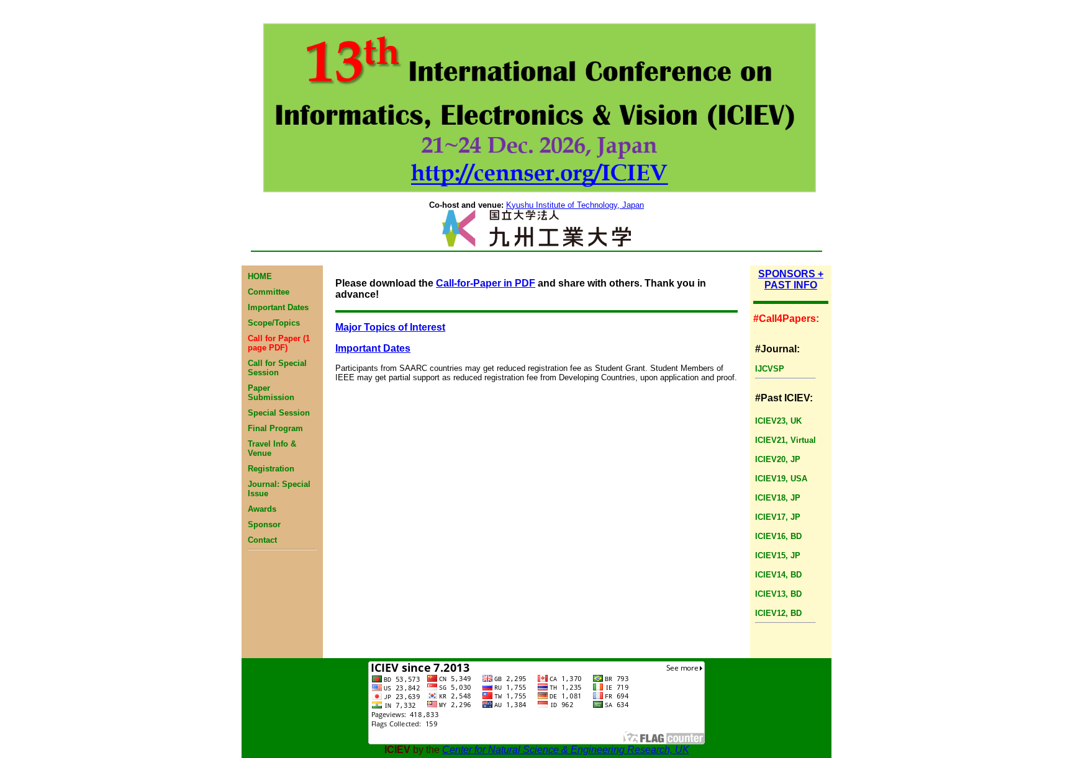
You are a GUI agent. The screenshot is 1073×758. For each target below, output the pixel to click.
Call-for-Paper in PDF (485, 283)
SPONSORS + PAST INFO (790, 279)
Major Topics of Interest (390, 327)
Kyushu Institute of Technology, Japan (575, 205)
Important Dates (372, 348)
